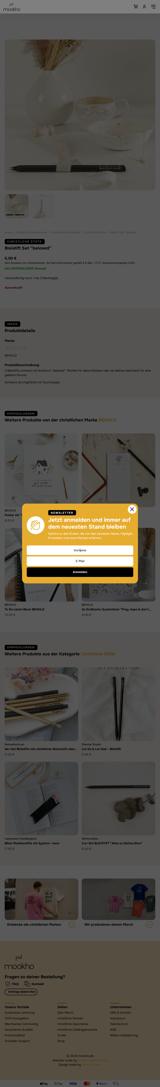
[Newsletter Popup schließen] (132, 509)
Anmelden (80, 572)
